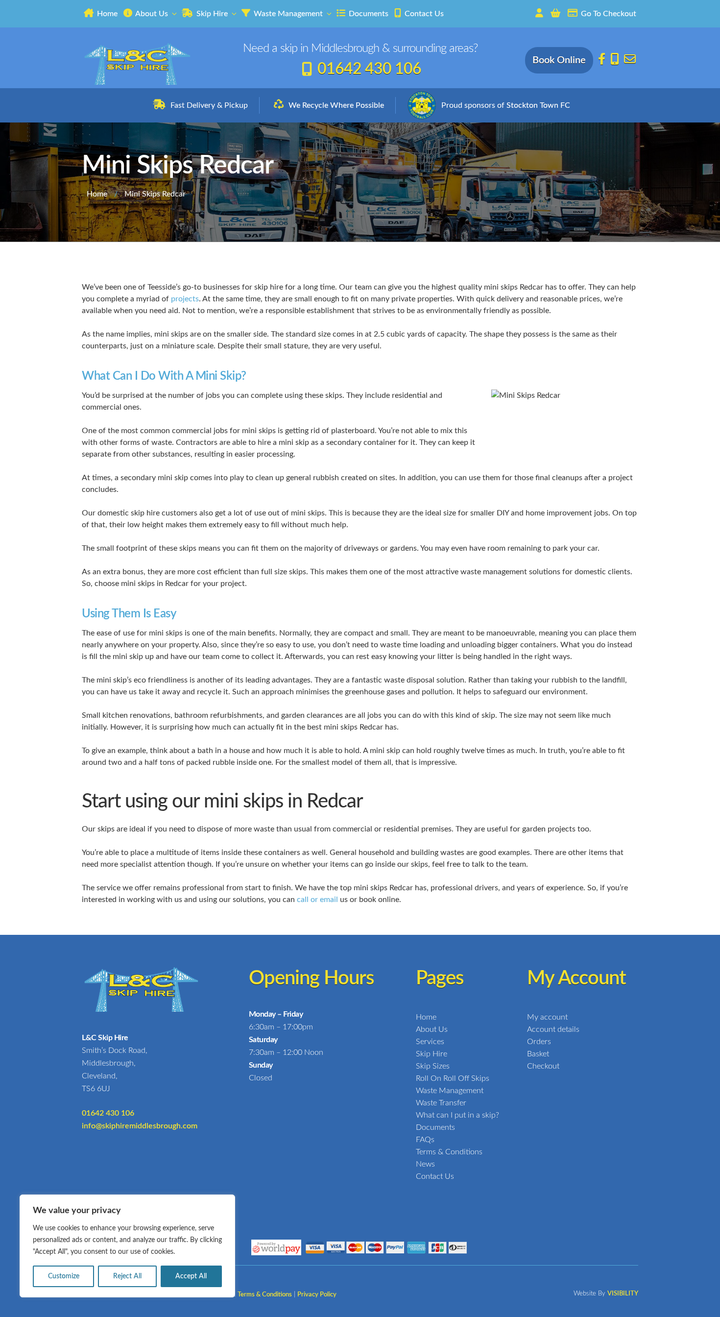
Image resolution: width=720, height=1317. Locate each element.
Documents (367, 14)
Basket (538, 1054)
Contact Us (423, 14)
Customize (63, 1276)
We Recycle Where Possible (336, 105)
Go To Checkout (607, 14)
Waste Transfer (441, 1103)
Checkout (543, 1066)
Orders (539, 1042)
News (425, 1164)
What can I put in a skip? (457, 1115)
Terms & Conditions (449, 1152)
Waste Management (287, 14)
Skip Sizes (433, 1066)
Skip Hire (211, 14)
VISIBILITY (622, 1294)
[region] (127, 1246)
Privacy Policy (316, 1295)
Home (106, 14)
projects (185, 299)
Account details (553, 1029)
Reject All (127, 1276)
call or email (317, 899)
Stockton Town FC (538, 105)
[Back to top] (705, 1301)
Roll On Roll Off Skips (452, 1078)
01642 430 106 (369, 69)
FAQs (425, 1140)
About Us (151, 14)
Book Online (559, 60)
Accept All (191, 1276)
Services (430, 1042)
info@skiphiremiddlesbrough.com (139, 1126)
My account (547, 1017)
